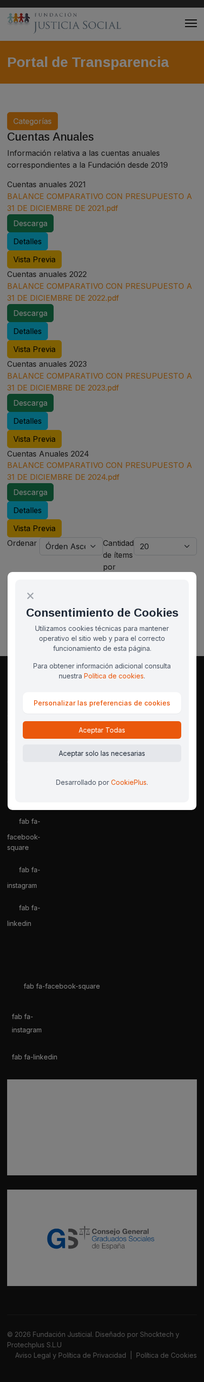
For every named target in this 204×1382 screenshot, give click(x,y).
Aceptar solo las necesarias (102, 753)
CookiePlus (129, 782)
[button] (102, 703)
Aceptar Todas (102, 730)
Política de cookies (114, 676)
